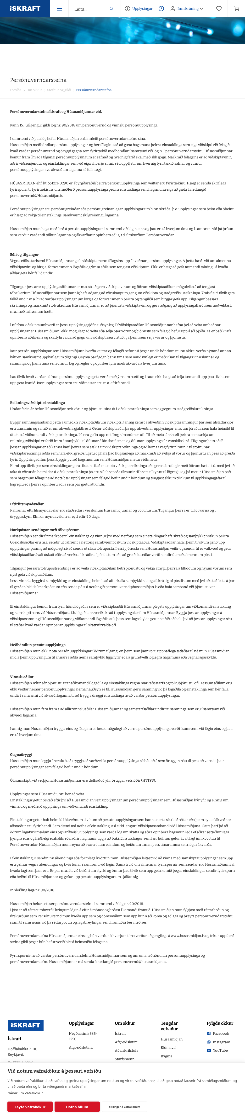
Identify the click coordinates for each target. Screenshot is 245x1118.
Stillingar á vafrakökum (124, 1106)
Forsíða (16, 90)
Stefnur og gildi (58, 90)
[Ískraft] (25, 8)
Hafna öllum (77, 1106)
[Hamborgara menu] (59, 8)
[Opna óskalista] (219, 8)
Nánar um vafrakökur (25, 1093)
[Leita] (111, 8)
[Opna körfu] (236, 8)
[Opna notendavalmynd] (201, 8)
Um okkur (34, 90)
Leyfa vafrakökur (30, 1106)
